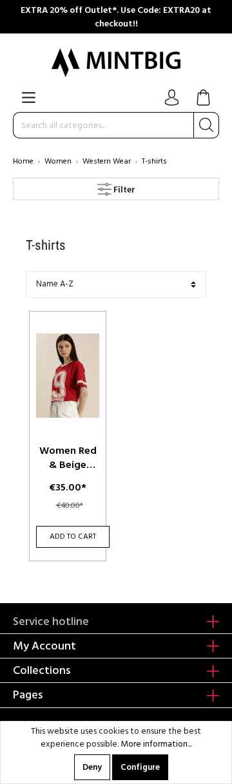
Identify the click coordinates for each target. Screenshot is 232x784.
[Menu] (28, 97)
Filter (123, 190)
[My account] (172, 97)
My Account (44, 646)
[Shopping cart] (203, 98)
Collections (41, 670)
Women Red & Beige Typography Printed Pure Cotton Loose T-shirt (68, 457)
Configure (140, 767)
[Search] (206, 125)
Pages (28, 695)
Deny (92, 767)
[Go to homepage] (116, 62)
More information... (156, 744)
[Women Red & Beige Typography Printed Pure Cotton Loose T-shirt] (67, 376)
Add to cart (73, 536)
